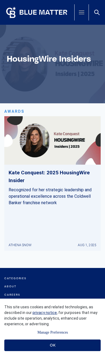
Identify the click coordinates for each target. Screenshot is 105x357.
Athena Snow (20, 245)
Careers (12, 294)
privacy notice (45, 312)
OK (52, 345)
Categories (15, 278)
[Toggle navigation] (81, 12)
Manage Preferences (52, 332)
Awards (14, 111)
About (10, 286)
